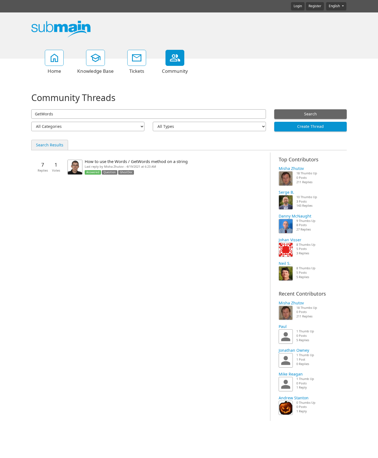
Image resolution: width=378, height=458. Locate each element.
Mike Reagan (291, 374)
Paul (283, 326)
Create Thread (310, 126)
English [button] (335, 6)
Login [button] (298, 6)
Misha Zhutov (291, 168)
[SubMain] (60, 29)
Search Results (49, 145)
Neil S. (285, 263)
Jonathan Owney (294, 350)
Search (310, 114)
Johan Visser (290, 240)
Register (315, 6)
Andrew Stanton (294, 398)
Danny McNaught (295, 216)
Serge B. (286, 192)
